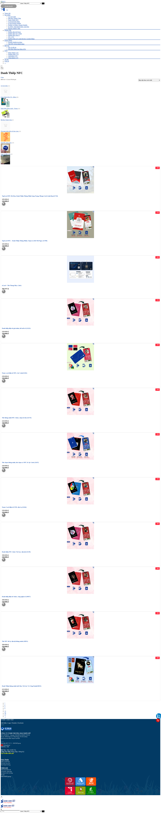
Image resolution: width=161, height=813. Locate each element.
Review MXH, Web (14, 28)
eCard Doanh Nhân (14, 21)
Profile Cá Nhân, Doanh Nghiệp (17, 25)
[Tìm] (43, 3)
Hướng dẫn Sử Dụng (14, 32)
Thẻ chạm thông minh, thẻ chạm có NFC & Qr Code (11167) (20, 462)
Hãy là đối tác (12, 47)
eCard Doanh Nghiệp (14, 23)
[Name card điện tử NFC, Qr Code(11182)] (80, 370)
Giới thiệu (4, 723)
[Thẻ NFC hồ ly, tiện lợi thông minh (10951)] (80, 638)
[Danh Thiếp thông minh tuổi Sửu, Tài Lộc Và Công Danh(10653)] (80, 683)
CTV (6, 51)
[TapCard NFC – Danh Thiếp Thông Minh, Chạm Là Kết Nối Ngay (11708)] (80, 237)
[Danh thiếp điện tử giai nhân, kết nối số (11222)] (80, 325)
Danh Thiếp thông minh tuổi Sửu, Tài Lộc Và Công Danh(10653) (21, 686)
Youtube (14, 723)
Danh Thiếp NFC (13, 20)
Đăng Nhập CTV (13, 52)
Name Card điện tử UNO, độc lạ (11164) (14, 507)
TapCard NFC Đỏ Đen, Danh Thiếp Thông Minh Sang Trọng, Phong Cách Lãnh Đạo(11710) (30, 196)
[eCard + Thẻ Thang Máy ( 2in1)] (80, 282)
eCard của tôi (9, 6)
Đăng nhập (14, 751)
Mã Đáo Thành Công (14, 18)
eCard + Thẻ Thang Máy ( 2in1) (11, 285)
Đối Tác (6, 46)
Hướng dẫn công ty (14, 35)
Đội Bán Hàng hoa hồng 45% (17, 49)
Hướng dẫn (7, 30)
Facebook (21, 723)
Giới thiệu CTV (13, 56)
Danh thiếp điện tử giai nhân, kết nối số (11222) (16, 328)
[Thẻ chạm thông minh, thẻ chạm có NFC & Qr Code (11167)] (80, 459)
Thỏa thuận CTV (13, 58)
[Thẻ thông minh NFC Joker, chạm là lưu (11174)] (80, 414)
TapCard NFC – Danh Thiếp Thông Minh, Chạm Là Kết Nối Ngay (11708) (24, 241)
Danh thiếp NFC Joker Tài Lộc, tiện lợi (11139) (16, 552)
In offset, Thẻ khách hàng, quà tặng (18, 27)
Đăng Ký (21, 751)
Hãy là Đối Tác (8, 750)
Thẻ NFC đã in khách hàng (16, 44)
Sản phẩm (7, 15)
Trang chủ (7, 13)
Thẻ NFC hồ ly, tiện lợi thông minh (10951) (15, 641)
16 (5, 713)
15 (5, 711)
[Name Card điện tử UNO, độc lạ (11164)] (80, 504)
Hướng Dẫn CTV (13, 54)
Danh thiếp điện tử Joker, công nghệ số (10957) (16, 596)
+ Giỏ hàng (3, 204)
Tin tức (6, 59)
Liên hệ (6, 61)
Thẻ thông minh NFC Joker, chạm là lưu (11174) (16, 417)
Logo (9, 723)
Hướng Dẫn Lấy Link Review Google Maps (21, 38)
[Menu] (1, 66)
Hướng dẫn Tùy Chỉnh (15, 33)
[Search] (2, 68)
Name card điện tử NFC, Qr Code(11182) (14, 373)
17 (5, 715)
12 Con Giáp (12, 16)
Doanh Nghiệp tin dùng (15, 42)
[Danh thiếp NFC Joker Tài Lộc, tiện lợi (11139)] (80, 548)
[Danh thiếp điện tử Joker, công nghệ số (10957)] (80, 593)
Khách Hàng (8, 40)
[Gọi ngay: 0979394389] (158, 720)
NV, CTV (11, 37)
